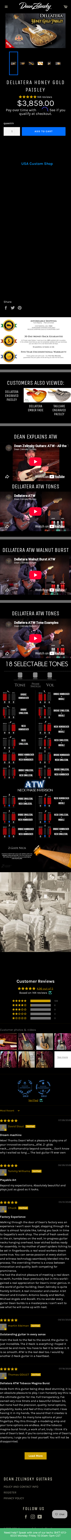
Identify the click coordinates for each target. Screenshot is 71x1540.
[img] (8, 1120)
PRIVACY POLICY (14, 1498)
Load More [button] (36, 1455)
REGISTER (10, 1492)
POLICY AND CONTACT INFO (21, 1486)
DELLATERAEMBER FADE (35, 408)
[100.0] (25, 1087)
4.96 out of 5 (45, 988)
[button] (28, 97)
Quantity (9, 123)
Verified (33, 1100)
